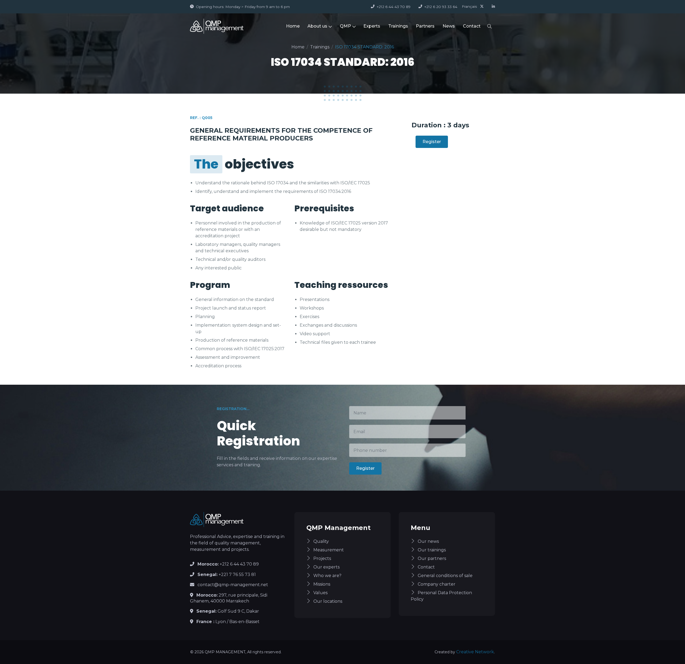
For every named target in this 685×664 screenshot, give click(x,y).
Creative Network (475, 651)
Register (432, 141)
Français (469, 6)
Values (320, 592)
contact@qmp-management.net (232, 584)
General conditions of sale (445, 575)
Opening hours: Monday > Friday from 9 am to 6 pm (243, 7)
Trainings (398, 26)
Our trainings (432, 549)
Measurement (328, 549)
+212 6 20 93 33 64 (440, 7)
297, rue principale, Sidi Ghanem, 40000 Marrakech (228, 598)
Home (293, 26)
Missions (321, 584)
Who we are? (327, 575)
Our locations (327, 601)
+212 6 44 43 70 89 (393, 7)
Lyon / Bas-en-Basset (228, 621)
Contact (472, 26)
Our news (428, 541)
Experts (371, 26)
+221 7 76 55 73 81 (226, 574)
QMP (345, 26)
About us (317, 26)
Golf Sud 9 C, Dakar (227, 611)
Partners (425, 26)
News (449, 26)
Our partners (432, 558)
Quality (321, 541)
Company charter (436, 584)
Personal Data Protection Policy (441, 596)
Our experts (326, 567)
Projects (322, 558)
